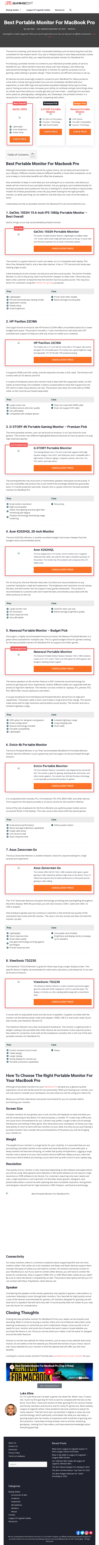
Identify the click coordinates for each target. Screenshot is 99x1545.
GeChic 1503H (19, 109)
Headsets (15, 1498)
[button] (20, 139)
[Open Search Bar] (70, 10)
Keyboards (15, 1501)
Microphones (16, 1505)
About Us (12, 1443)
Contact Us (13, 1446)
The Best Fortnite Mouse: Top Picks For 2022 (71, 1470)
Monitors (71, 29)
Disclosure (12, 1449)
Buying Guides (12, 10)
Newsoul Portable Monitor (80, 110)
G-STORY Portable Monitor (51, 110)
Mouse (14, 1511)
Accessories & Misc (19, 1495)
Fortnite (11, 1515)
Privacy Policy (14, 1453)
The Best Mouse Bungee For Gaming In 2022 (71, 1467)
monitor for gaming (44, 282)
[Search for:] (27, 1464)
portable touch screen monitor (68, 1356)
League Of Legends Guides (38, 10)
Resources (59, 10)
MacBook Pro (50, 1086)
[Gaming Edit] (19, 3)
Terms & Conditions (16, 1456)
